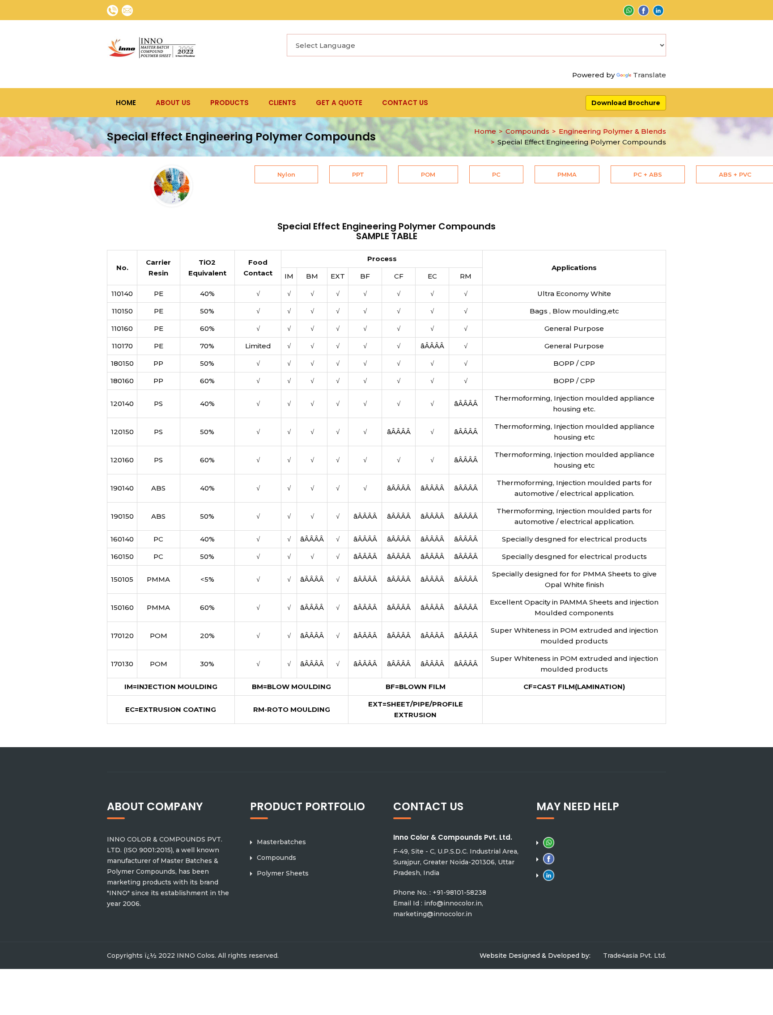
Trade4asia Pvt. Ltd (634, 956)
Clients (282, 102)
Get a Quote (339, 102)
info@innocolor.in (453, 903)
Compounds (527, 131)
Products (229, 102)
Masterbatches (281, 842)
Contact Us (405, 102)
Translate (649, 75)
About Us (173, 102)
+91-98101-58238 (459, 892)
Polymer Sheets (283, 873)
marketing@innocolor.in (432, 914)
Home (126, 102)
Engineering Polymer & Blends (612, 131)
